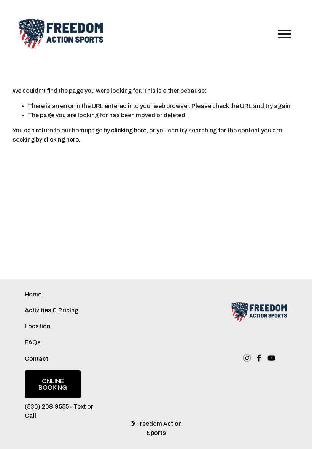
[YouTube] (271, 358)
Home (33, 294)
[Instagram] (247, 358)
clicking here (128, 130)
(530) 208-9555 (47, 406)
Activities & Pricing (51, 310)
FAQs (33, 342)
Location (37, 326)
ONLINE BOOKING (52, 384)
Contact (36, 358)
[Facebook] (259, 358)
